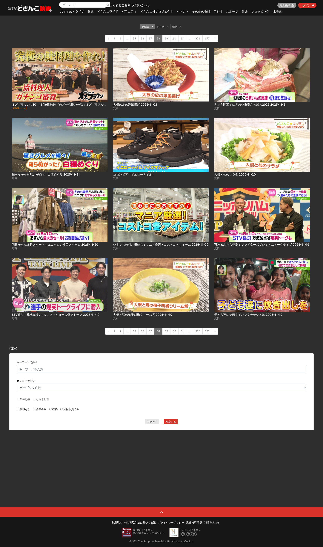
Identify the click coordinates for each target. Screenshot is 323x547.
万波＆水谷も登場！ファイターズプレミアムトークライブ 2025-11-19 (261, 244)
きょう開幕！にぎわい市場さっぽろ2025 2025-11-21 (250, 104)
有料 (55, 409)
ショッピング (260, 11)
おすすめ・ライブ (72, 11)
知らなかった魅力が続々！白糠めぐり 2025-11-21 (46, 174)
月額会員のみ (71, 409)
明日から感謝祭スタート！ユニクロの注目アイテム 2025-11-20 (55, 244)
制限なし (25, 409)
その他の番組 (201, 11)
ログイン (305, 5)
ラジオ (218, 11)
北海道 (277, 11)
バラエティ (129, 11)
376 (197, 38)
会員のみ (41, 409)
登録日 (145, 26)
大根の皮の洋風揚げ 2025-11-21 (135, 104)
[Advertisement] (161, 460)
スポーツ (232, 11)
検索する (170, 421)
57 (150, 38)
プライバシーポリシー (171, 522)
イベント (183, 11)
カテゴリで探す (26, 380)
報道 (91, 11)
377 (207, 38)
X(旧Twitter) (211, 522)
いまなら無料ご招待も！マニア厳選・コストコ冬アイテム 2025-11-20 (160, 244)
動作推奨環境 (194, 522)
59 (166, 38)
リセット (152, 421)
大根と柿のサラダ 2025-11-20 (235, 174)
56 (142, 38)
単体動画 (25, 399)
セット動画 (42, 399)
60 (174, 38)
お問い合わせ (141, 5)
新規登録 (284, 5)
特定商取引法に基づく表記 (140, 522)
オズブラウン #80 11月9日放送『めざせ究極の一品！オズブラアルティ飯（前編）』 (70, 104)
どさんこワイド (107, 11)
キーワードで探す (27, 362)
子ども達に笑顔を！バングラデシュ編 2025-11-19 (248, 314)
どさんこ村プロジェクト (156, 11)
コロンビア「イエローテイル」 (134, 174)
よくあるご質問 (120, 5)
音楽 (245, 11)
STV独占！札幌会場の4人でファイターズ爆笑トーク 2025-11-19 (55, 314)
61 (182, 38)
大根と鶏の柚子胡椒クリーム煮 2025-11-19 (142, 314)
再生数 (161, 26)
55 (134, 38)
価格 (174, 26)
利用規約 (117, 522)
